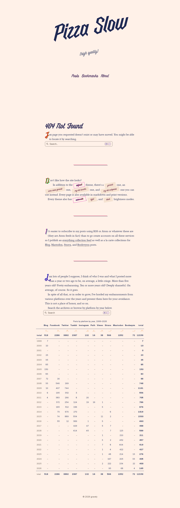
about (105, 76)
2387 (74, 335)
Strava (67, 244)
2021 (39, 445)
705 (141, 397)
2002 (39, 355)
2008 (39, 383)
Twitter (65, 325)
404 (121, 445)
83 (47, 374)
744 (67, 388)
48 (109, 454)
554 (75, 416)
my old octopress (110, 190)
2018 (39, 430)
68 (122, 468)
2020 (39, 440)
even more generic (55, 190)
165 (58, 407)
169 (67, 383)
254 (67, 402)
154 (121, 463)
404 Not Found (63, 127)
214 (121, 454)
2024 (39, 459)
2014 (39, 412)
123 (121, 430)
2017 (39, 426)
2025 (39, 463)
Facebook (55, 325)
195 (58, 393)
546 (58, 383)
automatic (79, 199)
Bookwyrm (83, 244)
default (79, 185)
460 (141, 421)
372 (58, 402)
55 (58, 421)
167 (109, 459)
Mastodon (57, 244)
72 (133, 335)
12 (67, 421)
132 (87, 335)
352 (67, 393)
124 (75, 402)
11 (102, 416)
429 (75, 426)
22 (134, 463)
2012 (39, 402)
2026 (39, 468)
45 (87, 430)
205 (121, 459)
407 (58, 388)
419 (141, 445)
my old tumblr (80, 190)
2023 (39, 454)
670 (67, 412)
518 (46, 335)
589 (141, 430)
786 (141, 402)
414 (75, 430)
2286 (57, 335)
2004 (39, 364)
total (39, 335)
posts (75, 76)
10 (47, 346)
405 (141, 459)
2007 (39, 379)
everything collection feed (76, 240)
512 (67, 407)
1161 (140, 388)
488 (141, 426)
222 (109, 463)
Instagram (84, 325)
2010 (39, 393)
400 (141, 463)
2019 (39, 435)
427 (141, 449)
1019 (140, 412)
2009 (39, 388)
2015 (39, 416)
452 (121, 440)
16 (94, 335)
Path (93, 325)
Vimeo (100, 325)
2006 (39, 374)
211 (141, 435)
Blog (47, 244)
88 (142, 379)
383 (58, 397)
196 (75, 407)
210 (121, 435)
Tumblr (73, 325)
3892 (66, 335)
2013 (39, 407)
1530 (140, 416)
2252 (120, 335)
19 (87, 402)
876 (141, 407)
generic (110, 185)
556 (141, 393)
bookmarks (90, 76)
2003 (39, 360)
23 (47, 355)
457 (141, 440)
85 (47, 364)
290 (67, 397)
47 (87, 426)
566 (109, 335)
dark (108, 199)
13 (134, 454)
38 (102, 335)
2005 (39, 369)
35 (47, 360)
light (92, 199)
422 (121, 449)
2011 (39, 397)
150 (46, 369)
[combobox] (78, 143)
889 (67, 416)
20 (87, 397)
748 (141, 383)
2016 (39, 421)
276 (141, 454)
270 (75, 412)
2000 (39, 346)
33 (47, 383)
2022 (39, 449)
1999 (39, 341)
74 (58, 416)
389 (75, 421)
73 (58, 412)
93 (110, 468)
